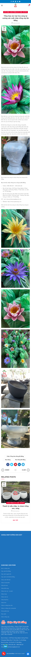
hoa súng (7, 459)
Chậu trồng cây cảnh (16, 12)
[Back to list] (15, 470)
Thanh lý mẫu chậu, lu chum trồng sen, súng (16, 507)
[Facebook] (11, 1)
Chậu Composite (5, 582)
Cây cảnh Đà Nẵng (6, 571)
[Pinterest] (15, 1)
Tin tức (25, 12)
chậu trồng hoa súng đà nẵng (15, 456)
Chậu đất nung (5, 588)
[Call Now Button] (4, 654)
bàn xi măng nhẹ (5, 568)
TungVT (23, 653)
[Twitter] (13, 1)
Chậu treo (3, 602)
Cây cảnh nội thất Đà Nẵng (8, 576)
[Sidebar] (2, 199)
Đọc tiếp (15, 520)
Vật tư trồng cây (5, 616)
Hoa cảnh (3, 614)
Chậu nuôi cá (4, 596)
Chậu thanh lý (4, 599)
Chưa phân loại (5, 611)
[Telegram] (20, 1)
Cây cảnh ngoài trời (6, 574)
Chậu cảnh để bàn (5, 579)
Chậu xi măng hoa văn (7, 605)
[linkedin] (18, 1)
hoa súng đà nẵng (20, 459)
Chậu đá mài (4, 585)
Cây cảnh (6, 12)
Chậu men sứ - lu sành (7, 591)
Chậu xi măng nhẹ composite (8, 608)
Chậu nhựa (4, 594)
